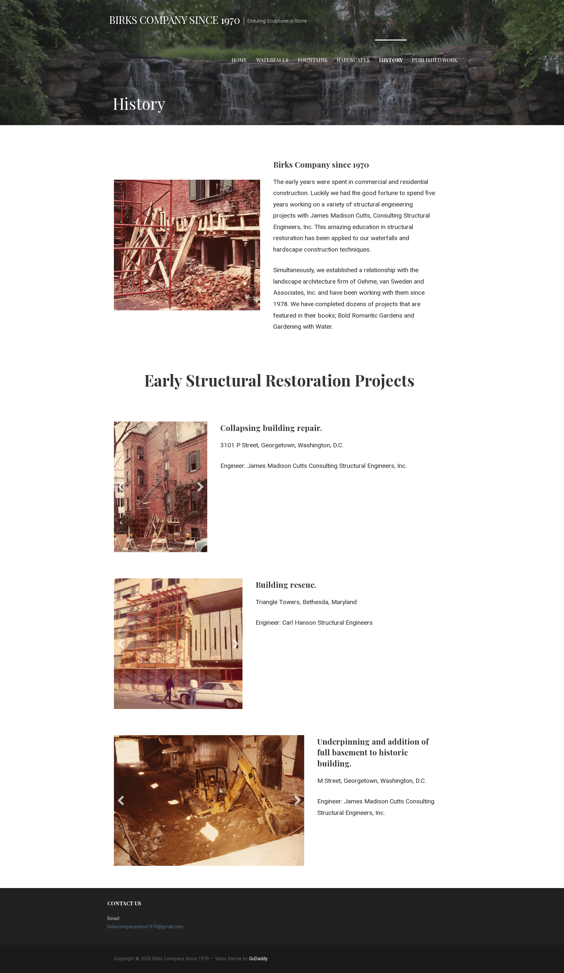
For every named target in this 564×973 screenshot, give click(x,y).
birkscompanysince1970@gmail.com (145, 926)
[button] (121, 487)
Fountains (312, 60)
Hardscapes (353, 60)
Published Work (435, 60)
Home (239, 60)
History (391, 60)
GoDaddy (258, 958)
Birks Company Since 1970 (174, 19)
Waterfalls (272, 60)
